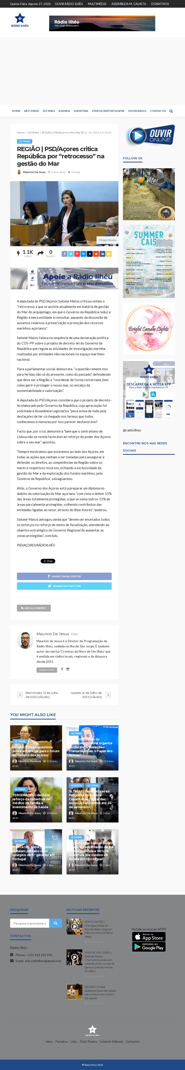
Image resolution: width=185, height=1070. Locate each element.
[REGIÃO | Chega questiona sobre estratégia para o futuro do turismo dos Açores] (74, 992)
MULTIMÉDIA (97, 4)
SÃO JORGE (31, 110)
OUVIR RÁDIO (137, 110)
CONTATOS (158, 110)
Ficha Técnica (88, 1041)
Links (74, 1041)
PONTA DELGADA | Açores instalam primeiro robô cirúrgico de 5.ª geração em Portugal (33, 853)
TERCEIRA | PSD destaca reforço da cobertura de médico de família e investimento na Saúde (31, 801)
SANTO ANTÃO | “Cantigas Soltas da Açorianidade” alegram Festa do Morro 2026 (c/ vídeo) (99, 929)
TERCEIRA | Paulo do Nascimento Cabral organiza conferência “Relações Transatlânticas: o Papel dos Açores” (90, 747)
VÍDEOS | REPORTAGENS (108, 110)
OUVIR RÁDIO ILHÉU (69, 4)
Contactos (132, 1041)
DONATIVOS (160, 4)
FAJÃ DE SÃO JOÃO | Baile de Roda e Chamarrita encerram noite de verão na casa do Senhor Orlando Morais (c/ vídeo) (100, 962)
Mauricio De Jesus (34, 172)
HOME (16, 110)
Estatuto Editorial (111, 1041)
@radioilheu (132, 430)
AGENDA (64, 110)
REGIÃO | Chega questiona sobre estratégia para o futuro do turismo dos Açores (35, 751)
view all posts (46, 670)
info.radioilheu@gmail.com (43, 961)
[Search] (171, 111)
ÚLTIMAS (49, 110)
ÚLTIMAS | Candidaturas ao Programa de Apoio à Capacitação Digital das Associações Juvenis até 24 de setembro (90, 799)
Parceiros (62, 1041)
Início (49, 1041)
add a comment (36, 607)
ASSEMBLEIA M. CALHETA (128, 4)
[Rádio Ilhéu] (20, 19)
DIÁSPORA (81, 110)
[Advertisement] (92, 71)
